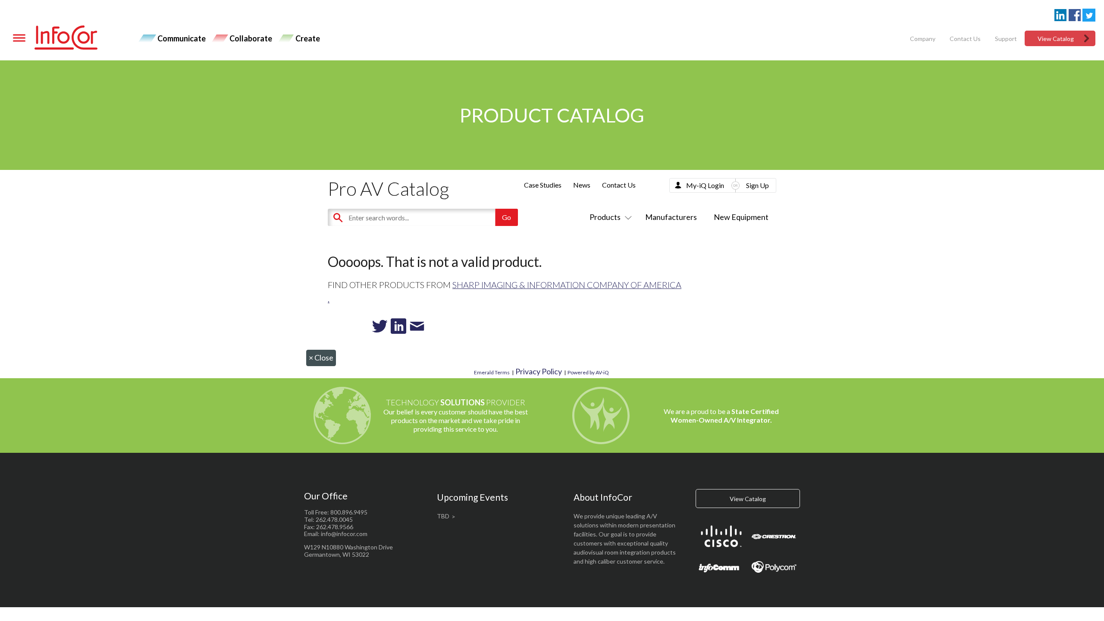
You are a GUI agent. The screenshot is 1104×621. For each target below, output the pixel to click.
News (581, 185)
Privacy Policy (538, 371)
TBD (443, 516)
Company (922, 38)
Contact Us (965, 38)
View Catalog (1056, 38)
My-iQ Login (705, 185)
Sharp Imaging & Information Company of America (566, 284)
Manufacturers (671, 217)
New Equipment (741, 217)
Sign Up (757, 185)
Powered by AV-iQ (588, 372)
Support (1006, 38)
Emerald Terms (492, 372)
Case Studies (542, 185)
